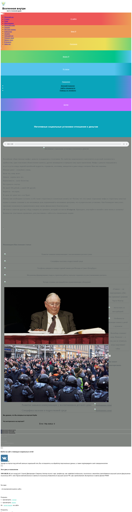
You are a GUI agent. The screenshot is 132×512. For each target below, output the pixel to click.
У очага (6, 19)
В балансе (7, 42)
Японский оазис (9, 25)
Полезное (73, 44)
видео (14, 502)
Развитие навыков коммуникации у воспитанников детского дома (67, 254)
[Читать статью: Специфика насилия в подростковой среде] (5, 261)
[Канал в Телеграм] (8, 433)
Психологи (66, 82)
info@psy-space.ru (9, 443)
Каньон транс (8, 40)
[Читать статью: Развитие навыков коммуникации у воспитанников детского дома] (5, 254)
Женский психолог (68, 86)
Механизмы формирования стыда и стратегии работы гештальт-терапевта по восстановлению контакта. (67, 275)
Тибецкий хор (8, 36)
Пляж (6, 21)
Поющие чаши (9, 38)
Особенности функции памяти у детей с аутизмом (118, 322)
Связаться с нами (5, 445)
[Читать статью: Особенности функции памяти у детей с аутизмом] (109, 318)
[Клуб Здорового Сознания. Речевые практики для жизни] (3, 6)
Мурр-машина (9, 23)
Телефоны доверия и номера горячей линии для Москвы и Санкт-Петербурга (66, 268)
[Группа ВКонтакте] (8, 430)
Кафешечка (8, 32)
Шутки (66, 104)
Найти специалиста (68, 88)
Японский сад (8, 17)
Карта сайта (4, 441)
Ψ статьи (66, 69)
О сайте (74, 19)
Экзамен (7, 34)
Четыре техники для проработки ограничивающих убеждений (67, 282)
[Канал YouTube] (7, 431)
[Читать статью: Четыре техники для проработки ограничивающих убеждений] (5, 282)
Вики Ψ (73, 31)
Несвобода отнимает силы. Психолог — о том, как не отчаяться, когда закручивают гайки (118, 341)
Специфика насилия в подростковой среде (67, 261)
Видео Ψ (66, 56)
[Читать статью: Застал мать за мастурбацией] (109, 307)
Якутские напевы (10, 30)
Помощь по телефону (68, 90)
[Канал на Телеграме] (6, 14)
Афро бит (7, 44)
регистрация (8, 505)
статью (14, 500)
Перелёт (7, 27)
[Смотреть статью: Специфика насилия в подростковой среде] (103, 410)
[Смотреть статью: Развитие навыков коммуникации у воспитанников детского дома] (103, 405)
